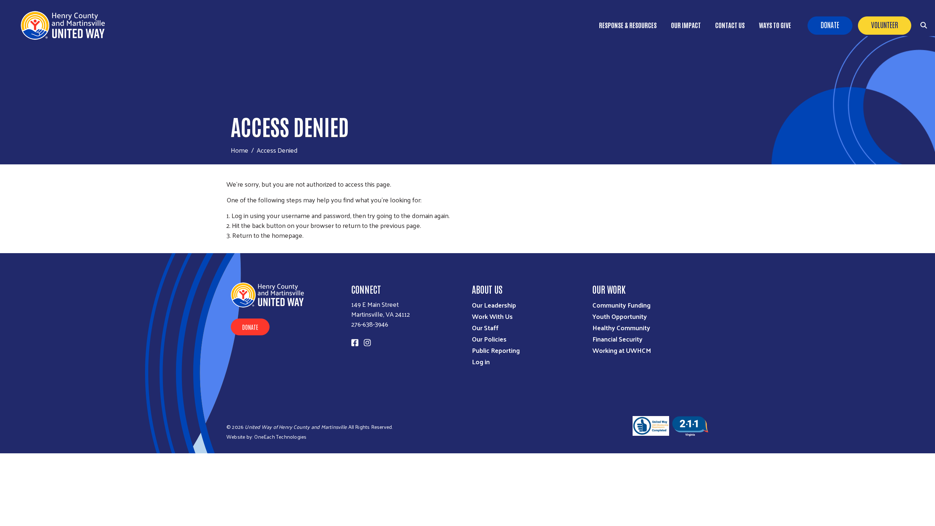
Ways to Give (775, 24)
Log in (481, 361)
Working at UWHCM (621, 350)
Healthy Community (621, 327)
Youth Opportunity (619, 316)
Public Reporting (496, 350)
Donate (830, 24)
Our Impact (686, 24)
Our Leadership (494, 304)
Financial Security (617, 338)
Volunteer (884, 24)
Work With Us (492, 316)
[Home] (65, 25)
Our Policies (489, 338)
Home (239, 150)
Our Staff (485, 327)
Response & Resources (628, 24)
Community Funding (621, 304)
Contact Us (730, 24)
